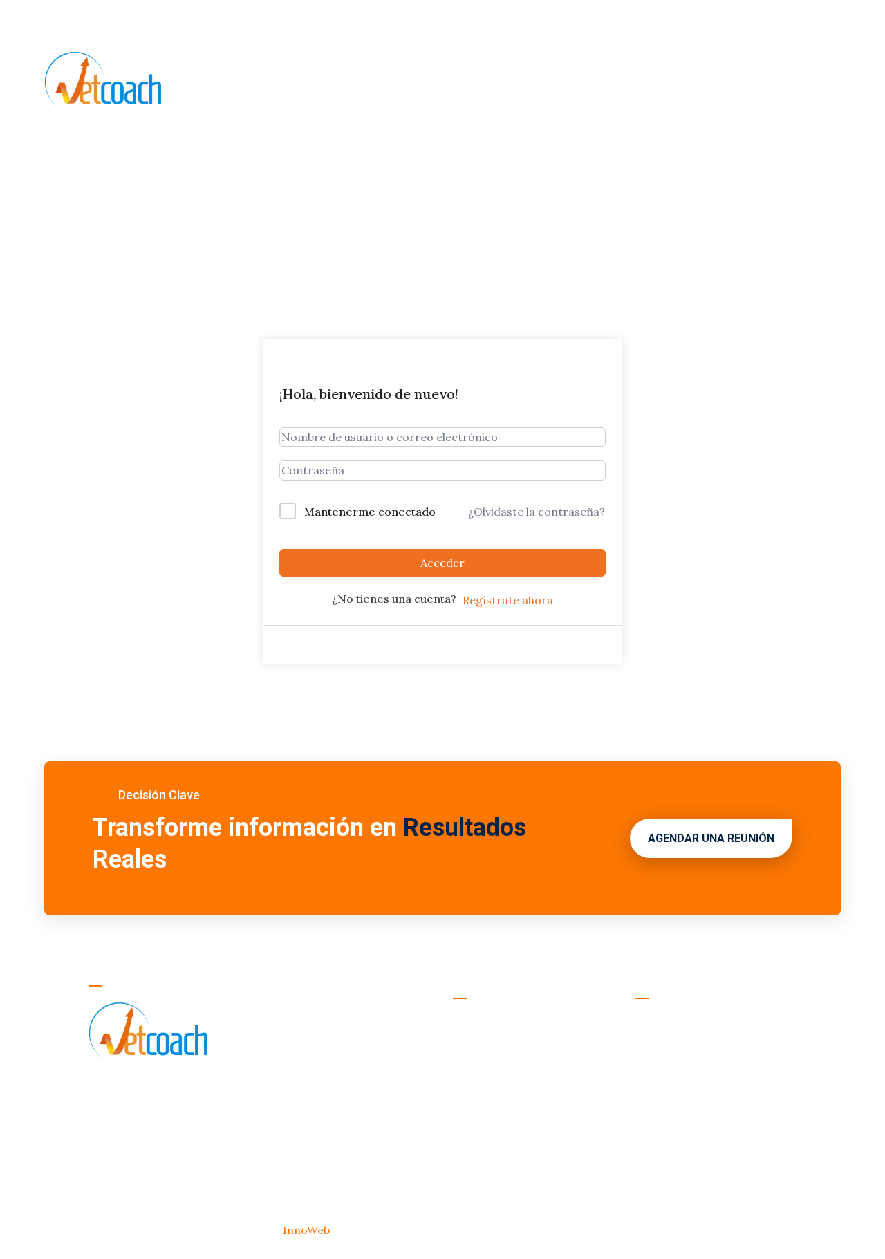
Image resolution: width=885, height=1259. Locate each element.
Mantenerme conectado (370, 512)
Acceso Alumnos (783, 20)
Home (215, 83)
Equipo (402, 83)
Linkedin (600, 21)
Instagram (511, 21)
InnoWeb (308, 1230)
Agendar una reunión (711, 838)
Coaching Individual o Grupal (711, 1127)
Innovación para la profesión (712, 1171)
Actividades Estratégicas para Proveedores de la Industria (714, 1054)
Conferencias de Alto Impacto (715, 1149)
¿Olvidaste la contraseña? (536, 512)
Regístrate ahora (508, 600)
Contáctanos (536, 83)
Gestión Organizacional (698, 1022)
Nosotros (273, 83)
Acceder (442, 563)
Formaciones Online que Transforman (700, 1095)
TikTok (678, 21)
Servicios (343, 83)
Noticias (459, 83)
